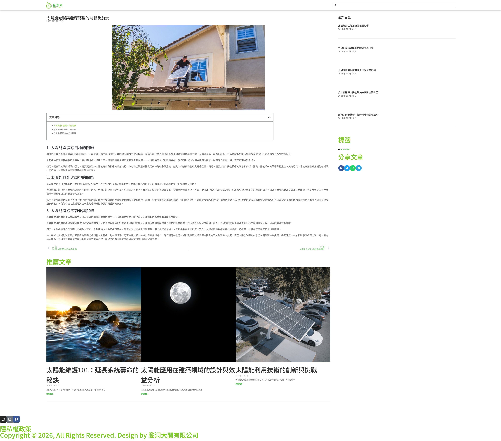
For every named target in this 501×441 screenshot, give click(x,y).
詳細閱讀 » (50, 394)
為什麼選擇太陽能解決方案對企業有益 (358, 92)
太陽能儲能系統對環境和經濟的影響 (357, 70)
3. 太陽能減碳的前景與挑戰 (65, 133)
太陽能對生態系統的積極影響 (353, 25)
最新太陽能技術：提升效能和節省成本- (358, 114)
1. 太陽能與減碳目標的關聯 (65, 126)
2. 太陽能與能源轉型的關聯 (65, 129)
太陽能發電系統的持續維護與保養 (355, 47)
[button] (269, 117)
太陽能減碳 (345, 149)
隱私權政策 (15, 428)
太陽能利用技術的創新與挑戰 (276, 369)
